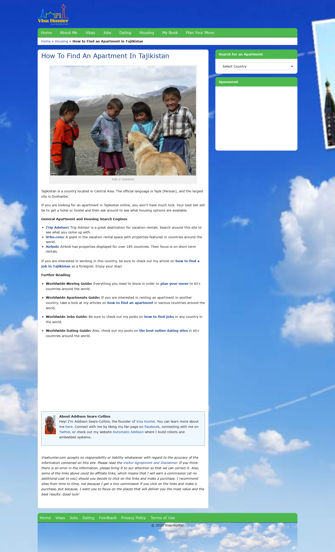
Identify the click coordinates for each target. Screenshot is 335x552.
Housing (146, 32)
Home (46, 32)
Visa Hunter (145, 421)
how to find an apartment (130, 303)
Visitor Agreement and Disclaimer (150, 463)
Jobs (107, 32)
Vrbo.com (54, 237)
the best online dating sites (163, 330)
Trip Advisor (57, 227)
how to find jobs (159, 317)
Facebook (151, 427)
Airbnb (52, 247)
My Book (170, 32)
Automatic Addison (128, 432)
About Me (68, 32)
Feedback (107, 517)
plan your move (174, 283)
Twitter (64, 432)
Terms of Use (163, 517)
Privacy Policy (133, 517)
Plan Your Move (200, 32)
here (68, 427)
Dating (125, 32)
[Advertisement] (123, 375)
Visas (90, 32)
